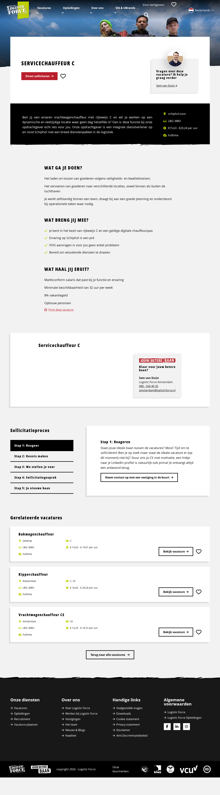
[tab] (41, 445)
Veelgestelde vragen (129, 708)
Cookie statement (127, 719)
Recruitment (22, 719)
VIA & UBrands (125, 8)
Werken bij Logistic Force (81, 713)
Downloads (123, 713)
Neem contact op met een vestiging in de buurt (137, 477)
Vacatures (44, 8)
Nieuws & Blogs (75, 730)
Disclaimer (123, 730)
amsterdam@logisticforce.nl (157, 390)
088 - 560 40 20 (148, 386)
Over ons (97, 8)
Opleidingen (71, 8)
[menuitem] (153, 5)
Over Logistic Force (77, 708)
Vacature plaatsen (26, 724)
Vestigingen (72, 719)
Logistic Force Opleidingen (185, 718)
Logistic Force (176, 712)
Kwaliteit (70, 735)
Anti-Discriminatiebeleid (131, 735)
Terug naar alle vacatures (108, 655)
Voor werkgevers (153, 5)
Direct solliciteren (37, 76)
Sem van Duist (165, 85)
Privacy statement (128, 724)
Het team (71, 724)
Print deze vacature (61, 309)
